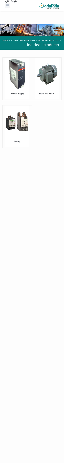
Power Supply (17, 94)
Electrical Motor (46, 94)
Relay (17, 142)
